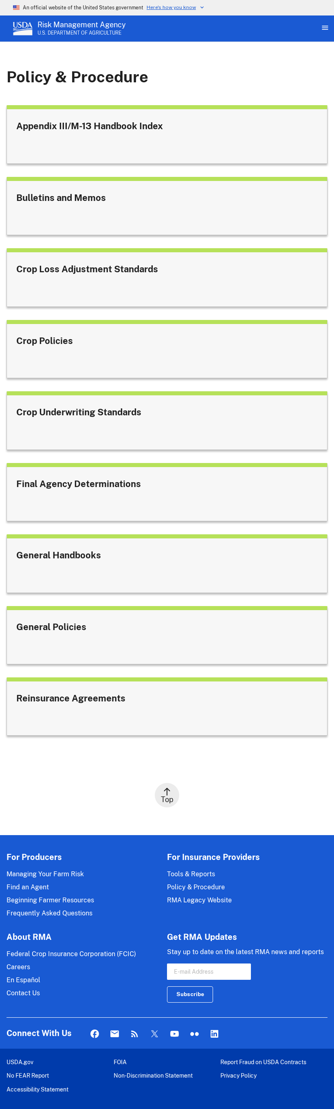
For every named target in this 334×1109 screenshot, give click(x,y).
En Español (23, 980)
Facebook (95, 1034)
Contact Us (23, 993)
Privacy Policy (238, 1075)
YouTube (174, 1034)
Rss (135, 1034)
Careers (18, 967)
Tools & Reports (191, 874)
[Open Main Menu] (324, 28)
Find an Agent (28, 887)
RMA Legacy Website (199, 900)
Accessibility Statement (37, 1089)
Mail (115, 1034)
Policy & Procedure (196, 887)
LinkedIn (214, 1034)
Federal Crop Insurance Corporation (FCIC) (71, 954)
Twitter (154, 1034)
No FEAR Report (28, 1075)
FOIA (120, 1061)
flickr (194, 1034)
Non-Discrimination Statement (153, 1075)
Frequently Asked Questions (49, 913)
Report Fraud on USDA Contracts (263, 1061)
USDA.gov (20, 1061)
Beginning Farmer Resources (50, 900)
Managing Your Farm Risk (45, 874)
